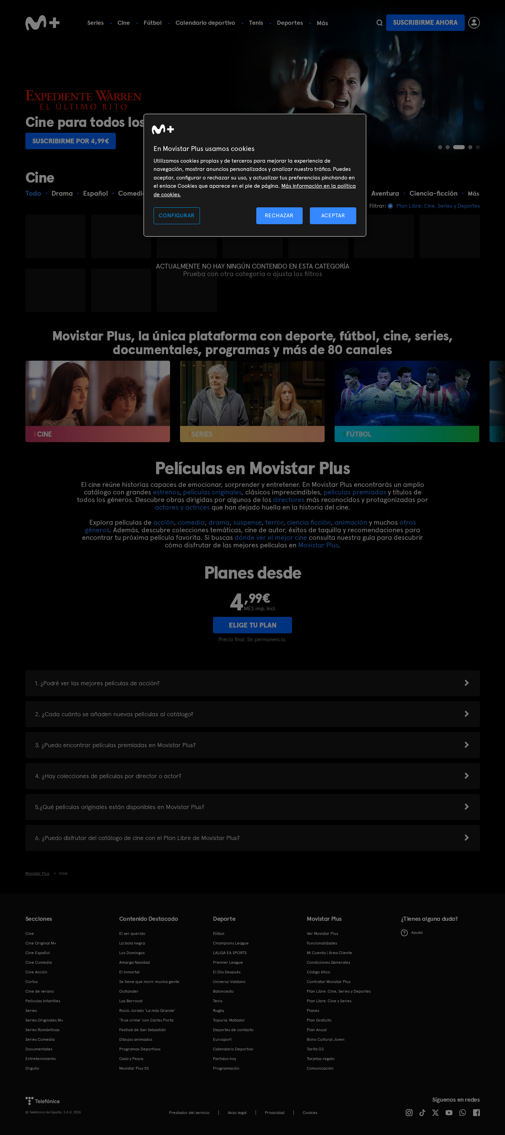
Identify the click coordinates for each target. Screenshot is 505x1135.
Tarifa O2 (315, 1049)
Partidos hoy (224, 1058)
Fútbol (153, 22)
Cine (123, 22)
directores (289, 499)
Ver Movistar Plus (322, 933)
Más (322, 23)
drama (219, 522)
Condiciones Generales (328, 962)
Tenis (256, 22)
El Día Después (226, 972)
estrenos (166, 492)
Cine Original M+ (40, 943)
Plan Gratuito (319, 1020)
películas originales (212, 492)
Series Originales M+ (44, 1020)
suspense (247, 522)
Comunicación (320, 1068)
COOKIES (310, 1112)
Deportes (290, 22)
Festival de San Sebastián (142, 1029)
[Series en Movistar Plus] (252, 401)
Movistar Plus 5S (134, 1068)
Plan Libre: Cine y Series (329, 1000)
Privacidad (274, 1112)
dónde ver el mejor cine (271, 537)
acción (163, 522)
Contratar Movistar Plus (328, 981)
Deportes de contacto (233, 1029)
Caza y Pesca (131, 1058)
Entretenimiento (40, 1058)
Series (95, 22)
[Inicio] (42, 22)
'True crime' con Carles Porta (146, 1020)
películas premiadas (355, 492)
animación (351, 522)
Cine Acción (36, 972)
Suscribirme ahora (425, 22)
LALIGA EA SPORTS (230, 952)
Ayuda (417, 932)
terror (274, 522)
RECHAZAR (279, 215)
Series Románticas (42, 1029)
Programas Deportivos (139, 1049)
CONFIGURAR (176, 215)
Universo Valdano (229, 981)
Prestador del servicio (189, 1112)
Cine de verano (39, 991)
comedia (191, 522)
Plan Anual (317, 1029)
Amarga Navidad (134, 962)
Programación (226, 1068)
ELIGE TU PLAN (253, 625)
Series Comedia (40, 1039)
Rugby (218, 1010)
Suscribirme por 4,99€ (70, 141)
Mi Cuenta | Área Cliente (329, 952)
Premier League (228, 962)
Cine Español (37, 952)
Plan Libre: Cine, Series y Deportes (339, 991)
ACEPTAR (333, 215)
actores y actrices (182, 507)
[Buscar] (379, 23)
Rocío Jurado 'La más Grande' (147, 1010)
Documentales (38, 1049)
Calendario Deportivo (233, 1049)
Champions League (231, 943)
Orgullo (32, 1068)
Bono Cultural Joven (326, 1039)
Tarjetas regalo (321, 1058)
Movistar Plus (318, 545)
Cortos (31, 981)
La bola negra (132, 943)
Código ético (318, 972)
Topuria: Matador (229, 1020)
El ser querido (132, 933)
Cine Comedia (38, 962)
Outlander (128, 991)
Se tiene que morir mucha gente (149, 981)
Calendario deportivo (205, 22)
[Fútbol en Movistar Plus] (407, 401)
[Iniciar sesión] (474, 23)
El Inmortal (129, 972)
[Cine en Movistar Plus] (97, 401)
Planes (313, 1010)
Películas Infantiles (42, 1000)
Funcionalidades (322, 943)
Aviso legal (237, 1112)
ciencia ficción (309, 522)
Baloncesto (223, 991)
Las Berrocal (131, 1000)
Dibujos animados (135, 1039)
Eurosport (222, 1039)
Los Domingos (132, 952)
